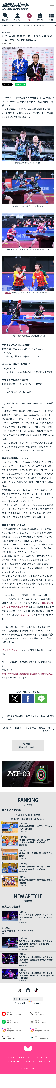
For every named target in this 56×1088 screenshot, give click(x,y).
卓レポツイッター (10, 650)
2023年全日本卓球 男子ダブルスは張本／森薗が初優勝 (29, 718)
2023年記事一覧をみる (26, 745)
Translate (37, 1003)
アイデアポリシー (12, 1061)
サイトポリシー (24, 1057)
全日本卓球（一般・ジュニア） (42, 25)
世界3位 (8, 292)
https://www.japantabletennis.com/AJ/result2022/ (27, 673)
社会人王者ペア (26, 614)
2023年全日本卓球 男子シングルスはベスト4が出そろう (27, 729)
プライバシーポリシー (42, 1057)
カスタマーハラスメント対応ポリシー (36, 1061)
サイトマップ (11, 1057)
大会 (18, 25)
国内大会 (26, 25)
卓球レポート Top (8, 25)
